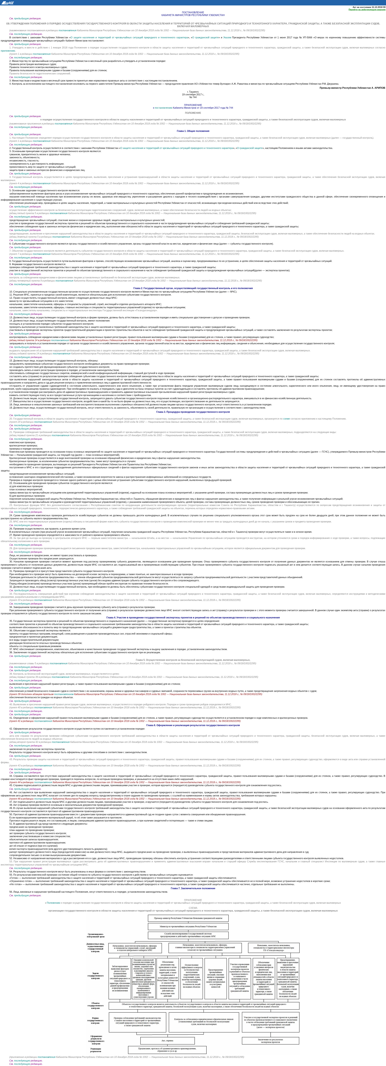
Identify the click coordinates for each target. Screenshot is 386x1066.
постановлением (64, 694)
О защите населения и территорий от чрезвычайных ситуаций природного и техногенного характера (129, 37)
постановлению (163, 108)
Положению (53, 903)
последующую (22, 34)
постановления (68, 30)
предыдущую (21, 18)
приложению (8, 50)
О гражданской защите (205, 37)
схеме (286, 418)
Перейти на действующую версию (367, 9)
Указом (227, 37)
